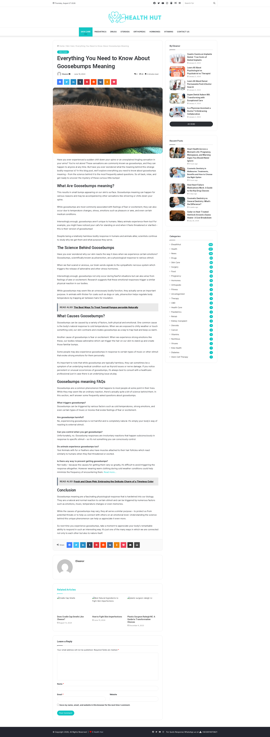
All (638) (191, 124)
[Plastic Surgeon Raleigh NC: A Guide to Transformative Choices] (142, 605)
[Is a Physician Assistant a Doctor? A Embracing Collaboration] (177, 112)
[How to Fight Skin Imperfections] (107, 605)
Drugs (113, 32)
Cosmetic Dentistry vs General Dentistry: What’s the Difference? (198, 201)
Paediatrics (100, 32)
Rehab (174, 316)
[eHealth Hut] (135, 17)
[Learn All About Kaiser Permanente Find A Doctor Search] (177, 85)
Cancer (174, 330)
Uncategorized (177, 294)
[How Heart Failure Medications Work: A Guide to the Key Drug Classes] (177, 188)
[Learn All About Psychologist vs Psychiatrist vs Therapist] (177, 71)
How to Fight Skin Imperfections (107, 617)
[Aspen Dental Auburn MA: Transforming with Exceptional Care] (177, 98)
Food (173, 271)
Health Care (176, 307)
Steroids (125, 32)
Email (60, 694)
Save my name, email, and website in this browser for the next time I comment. (94, 705)
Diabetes (175, 352)
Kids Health (176, 348)
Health (174, 249)
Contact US (183, 32)
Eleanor (65, 74)
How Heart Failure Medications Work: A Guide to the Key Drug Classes (199, 188)
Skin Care (86, 32)
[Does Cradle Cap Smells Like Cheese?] (72, 605)
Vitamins (168, 32)
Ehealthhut (176, 244)
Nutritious (175, 339)
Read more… (110, 472)
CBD (173, 303)
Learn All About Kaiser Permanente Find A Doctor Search (199, 84)
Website (113, 694)
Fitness (174, 289)
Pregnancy (176, 276)
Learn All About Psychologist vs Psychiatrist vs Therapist (199, 70)
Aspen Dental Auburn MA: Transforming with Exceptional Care (198, 97)
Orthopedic (139, 32)
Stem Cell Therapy (179, 357)
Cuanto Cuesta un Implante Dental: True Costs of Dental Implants (199, 57)
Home (62, 46)
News (173, 253)
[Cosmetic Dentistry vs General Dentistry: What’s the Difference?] (177, 202)
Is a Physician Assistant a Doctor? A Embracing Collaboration (199, 111)
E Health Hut (97, 732)
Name (60, 684)
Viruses (174, 343)
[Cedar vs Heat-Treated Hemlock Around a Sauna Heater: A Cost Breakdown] (177, 215)
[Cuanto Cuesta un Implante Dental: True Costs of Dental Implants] (177, 58)
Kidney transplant (179, 321)
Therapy (175, 298)
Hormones (154, 32)
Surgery (174, 267)
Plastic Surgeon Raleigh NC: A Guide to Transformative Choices (141, 619)
